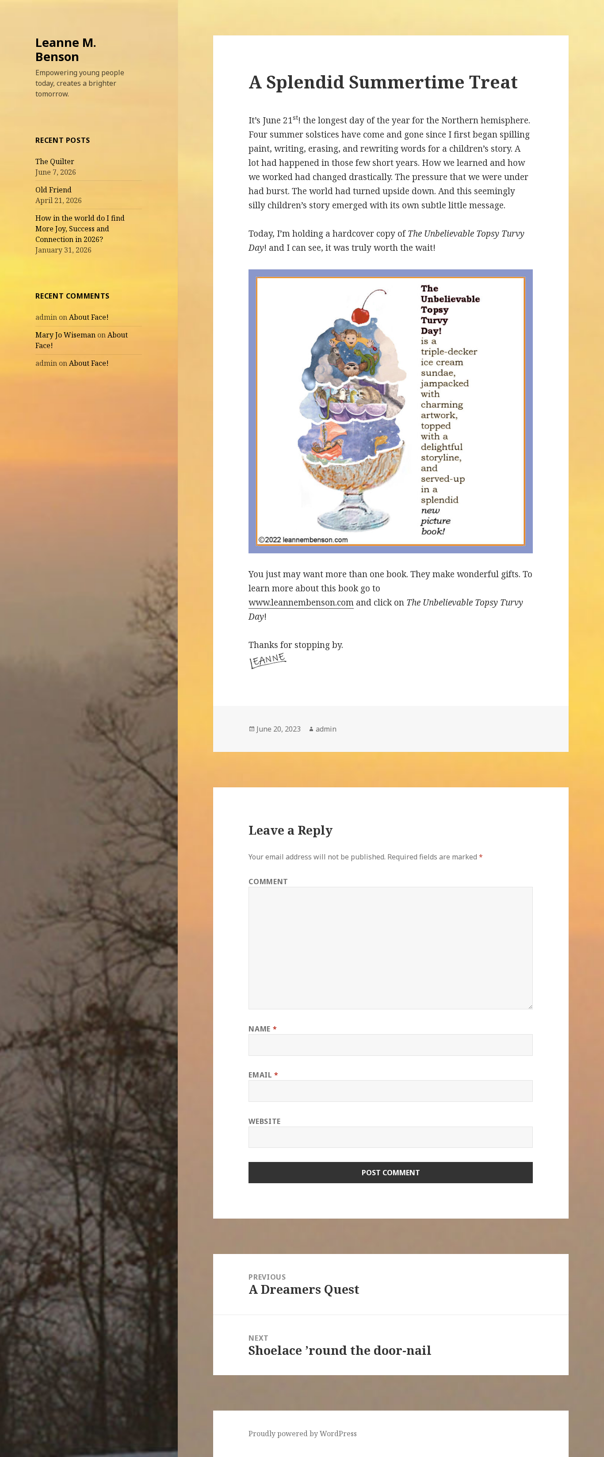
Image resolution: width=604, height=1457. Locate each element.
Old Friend (53, 190)
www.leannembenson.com (301, 602)
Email (263, 1075)
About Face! (89, 317)
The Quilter (54, 161)
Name (262, 1029)
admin (326, 729)
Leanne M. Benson (65, 49)
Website (264, 1121)
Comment (268, 881)
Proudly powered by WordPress (302, 1433)
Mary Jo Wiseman (65, 335)
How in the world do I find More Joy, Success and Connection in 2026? (80, 228)
